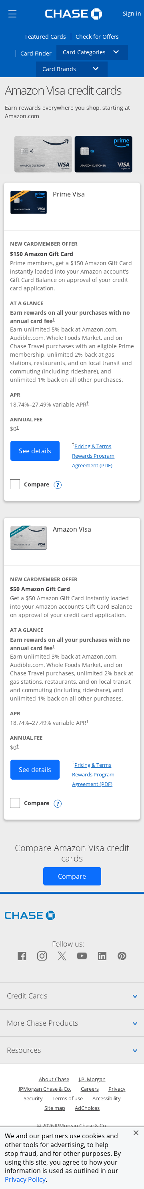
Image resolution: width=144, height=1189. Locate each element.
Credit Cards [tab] (75, 995)
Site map (54, 1108)
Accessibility (106, 1098)
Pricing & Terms (92, 446)
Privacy (117, 1088)
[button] (136, 1132)
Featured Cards (48, 36)
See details (39, 450)
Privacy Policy (25, 1179)
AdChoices (87, 1108)
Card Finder (38, 53)
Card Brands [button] (75, 69)
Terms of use (67, 1098)
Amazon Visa (72, 529)
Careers (90, 1088)
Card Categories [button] (95, 52)
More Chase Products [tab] (75, 1023)
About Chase (54, 1079)
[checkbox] (29, 484)
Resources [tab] (75, 1050)
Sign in (133, 13)
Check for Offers (100, 36)
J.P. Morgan (92, 1079)
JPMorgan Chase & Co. (45, 1088)
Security (33, 1098)
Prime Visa (69, 194)
